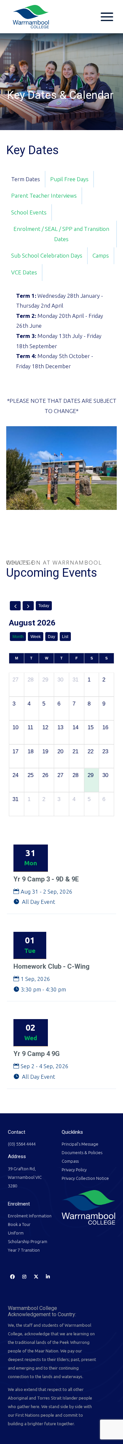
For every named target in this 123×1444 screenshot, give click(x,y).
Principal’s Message (80, 1144)
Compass (70, 1161)
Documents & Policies (82, 1152)
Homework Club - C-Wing (51, 966)
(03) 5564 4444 (21, 1144)
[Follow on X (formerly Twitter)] (36, 1276)
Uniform (16, 1233)
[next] (28, 605)
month (18, 636)
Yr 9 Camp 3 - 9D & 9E (46, 879)
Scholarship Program (27, 1241)
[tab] (25, 179)
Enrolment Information (29, 1215)
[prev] (15, 605)
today (43, 605)
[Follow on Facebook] (12, 1276)
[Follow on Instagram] (24, 1276)
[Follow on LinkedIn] (47, 1276)
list (65, 636)
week (36, 636)
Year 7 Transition (24, 1250)
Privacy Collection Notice (85, 1178)
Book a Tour (19, 1224)
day (51, 636)
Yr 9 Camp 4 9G (36, 1054)
